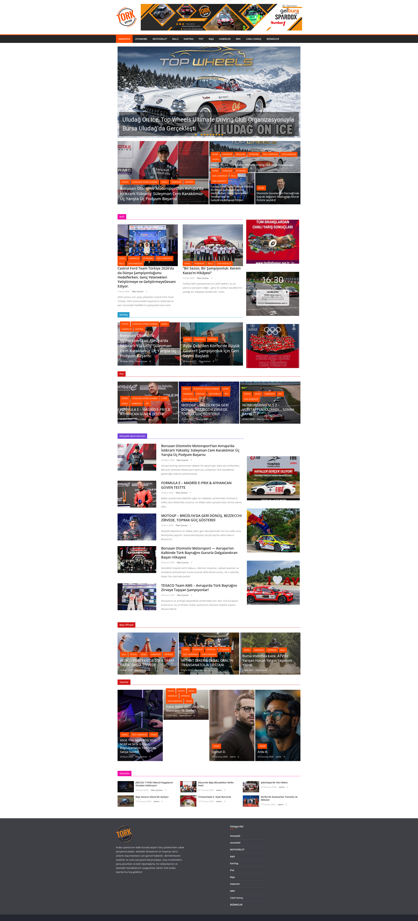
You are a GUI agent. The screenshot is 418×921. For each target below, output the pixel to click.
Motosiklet (215, 394)
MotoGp (200, 394)
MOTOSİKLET (160, 38)
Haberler (225, 38)
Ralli (175, 38)
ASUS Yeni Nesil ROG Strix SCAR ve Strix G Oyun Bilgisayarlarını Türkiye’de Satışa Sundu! (138, 746)
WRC (238, 38)
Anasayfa (124, 38)
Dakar (171, 690)
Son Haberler (289, 154)
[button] (209, 92)
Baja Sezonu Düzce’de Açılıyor (152, 796)
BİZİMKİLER (273, 38)
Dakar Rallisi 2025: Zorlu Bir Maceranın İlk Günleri (185, 708)
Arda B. (263, 752)
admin (233, 756)
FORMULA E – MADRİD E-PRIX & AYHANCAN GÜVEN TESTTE (145, 411)
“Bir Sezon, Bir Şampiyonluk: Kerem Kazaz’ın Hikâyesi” (212, 270)
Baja (211, 38)
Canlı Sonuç (253, 38)
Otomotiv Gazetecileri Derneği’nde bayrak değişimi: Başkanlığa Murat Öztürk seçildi (278, 196)
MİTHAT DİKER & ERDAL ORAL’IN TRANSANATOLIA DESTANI (207, 662)
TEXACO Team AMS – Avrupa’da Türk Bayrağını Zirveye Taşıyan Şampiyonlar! (199, 587)
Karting (188, 38)
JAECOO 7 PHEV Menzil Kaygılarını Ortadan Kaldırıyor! (154, 784)
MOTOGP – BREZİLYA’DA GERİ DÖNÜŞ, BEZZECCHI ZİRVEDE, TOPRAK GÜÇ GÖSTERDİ (205, 409)
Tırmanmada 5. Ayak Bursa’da (214, 796)
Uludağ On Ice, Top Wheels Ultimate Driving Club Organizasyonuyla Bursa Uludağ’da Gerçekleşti (252, 166)
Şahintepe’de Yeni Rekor (274, 782)
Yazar (154, 734)
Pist (201, 38)
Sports (215, 159)
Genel (164, 182)
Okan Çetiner (138, 291)
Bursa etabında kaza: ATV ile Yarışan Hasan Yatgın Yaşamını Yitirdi (267, 660)
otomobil (141, 38)
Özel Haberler (270, 154)
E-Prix (164, 398)
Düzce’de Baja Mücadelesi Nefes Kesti (216, 784)
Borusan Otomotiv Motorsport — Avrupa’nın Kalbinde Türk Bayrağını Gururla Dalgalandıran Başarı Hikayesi (199, 552)
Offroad (168, 654)
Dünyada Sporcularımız (145, 182)
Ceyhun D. (219, 752)
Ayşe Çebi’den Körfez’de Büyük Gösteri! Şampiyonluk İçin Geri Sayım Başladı (211, 350)
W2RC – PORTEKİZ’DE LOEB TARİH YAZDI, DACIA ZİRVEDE (147, 662)
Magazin (240, 154)
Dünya (125, 182)
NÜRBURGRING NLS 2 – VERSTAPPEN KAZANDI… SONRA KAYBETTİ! (268, 409)
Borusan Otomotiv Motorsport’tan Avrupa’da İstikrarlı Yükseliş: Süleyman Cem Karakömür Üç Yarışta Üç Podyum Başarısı (162, 193)
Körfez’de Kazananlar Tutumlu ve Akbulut (279, 798)
